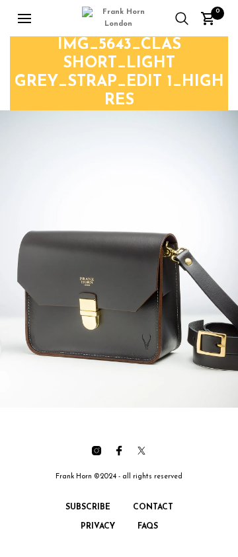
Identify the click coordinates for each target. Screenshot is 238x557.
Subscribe (87, 507)
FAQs (148, 527)
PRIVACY (98, 527)
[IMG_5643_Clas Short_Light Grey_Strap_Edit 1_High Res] (119, 259)
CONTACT (153, 507)
